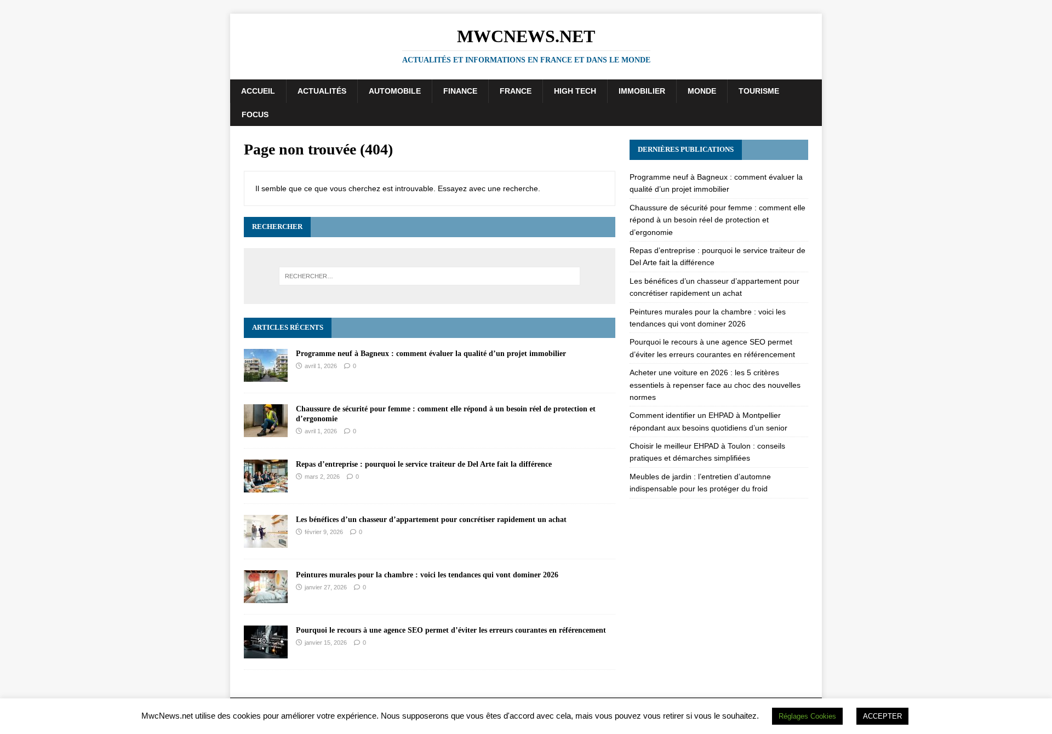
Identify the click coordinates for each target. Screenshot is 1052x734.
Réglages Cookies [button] (807, 716)
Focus (255, 114)
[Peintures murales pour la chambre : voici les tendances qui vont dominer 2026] (266, 596)
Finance (460, 91)
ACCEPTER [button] (882, 716)
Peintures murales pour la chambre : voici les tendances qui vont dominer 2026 (427, 575)
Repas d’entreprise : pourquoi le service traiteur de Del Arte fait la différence (424, 464)
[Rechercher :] (429, 276)
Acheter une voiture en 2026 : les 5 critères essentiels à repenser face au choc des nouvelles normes (715, 385)
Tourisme (759, 91)
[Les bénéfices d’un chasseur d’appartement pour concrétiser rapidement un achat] (266, 541)
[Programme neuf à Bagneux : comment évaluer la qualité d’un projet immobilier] (266, 375)
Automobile (395, 91)
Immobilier (642, 91)
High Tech (575, 91)
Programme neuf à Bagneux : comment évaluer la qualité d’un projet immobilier (431, 353)
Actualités (322, 91)
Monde (702, 91)
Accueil (258, 91)
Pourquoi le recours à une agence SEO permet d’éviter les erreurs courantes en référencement (451, 630)
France (515, 91)
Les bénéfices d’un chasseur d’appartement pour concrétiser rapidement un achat (431, 519)
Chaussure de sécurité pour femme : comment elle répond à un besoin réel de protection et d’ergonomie (717, 220)
